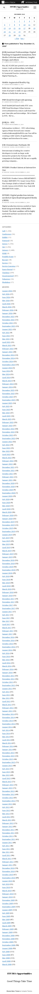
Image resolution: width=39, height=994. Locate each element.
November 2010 (8, 871)
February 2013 (8, 785)
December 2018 (8, 560)
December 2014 (8, 714)
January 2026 (7, 313)
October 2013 (7, 759)
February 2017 (8, 631)
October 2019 (7, 528)
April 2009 (6, 923)
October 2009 (7, 903)
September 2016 (8, 647)
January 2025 (7, 352)
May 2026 (6, 300)
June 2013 (6, 772)
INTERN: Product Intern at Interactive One (19, 168)
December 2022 (8, 429)
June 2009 (6, 916)
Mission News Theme (13, 991)
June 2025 (6, 336)
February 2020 (8, 515)
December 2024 (8, 355)
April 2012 (6, 817)
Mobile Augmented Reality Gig (15, 82)
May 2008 (6, 958)
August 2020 (7, 496)
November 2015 (8, 679)
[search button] (4, 7)
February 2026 (8, 310)
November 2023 (8, 393)
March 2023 (6, 419)
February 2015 (8, 708)
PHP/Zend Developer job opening (17, 99)
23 (19, 32)
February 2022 (8, 461)
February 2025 (8, 348)
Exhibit (5, 237)
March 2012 (6, 820)
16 (19, 28)
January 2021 (7, 480)
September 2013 (8, 762)
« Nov (17, 38)
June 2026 (6, 297)
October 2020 (7, 490)
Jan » (22, 38)
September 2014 (8, 724)
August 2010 (7, 881)
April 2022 (6, 454)
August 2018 (7, 573)
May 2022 (6, 451)
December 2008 (8, 935)
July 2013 (6, 769)
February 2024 (8, 384)
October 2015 (7, 682)
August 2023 (7, 403)
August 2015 (7, 688)
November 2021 (8, 470)
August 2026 (7, 291)
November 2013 (8, 756)
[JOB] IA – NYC (8, 122)
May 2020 (6, 506)
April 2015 (6, 701)
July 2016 (6, 653)
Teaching (5, 272)
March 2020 (6, 512)
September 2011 (8, 839)
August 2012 (7, 804)
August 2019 (7, 534)
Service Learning (8, 266)
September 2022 (8, 438)
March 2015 (6, 704)
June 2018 (6, 579)
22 (14, 32)
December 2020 (8, 483)
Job (3, 247)
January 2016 (7, 672)
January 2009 (7, 932)
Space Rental (7, 269)
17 (24, 28)
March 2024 (6, 381)
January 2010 (7, 897)
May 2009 (6, 919)
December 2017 (8, 599)
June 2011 (6, 849)
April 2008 (6, 961)
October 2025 (7, 323)
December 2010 (8, 868)
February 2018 (8, 592)
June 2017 (6, 618)
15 (14, 28)
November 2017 (8, 602)
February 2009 (8, 929)
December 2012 (8, 791)
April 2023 (6, 416)
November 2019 (8, 525)
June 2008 (6, 955)
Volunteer (6, 279)
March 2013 (6, 781)
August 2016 (7, 650)
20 (5, 32)
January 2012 (7, 826)
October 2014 (7, 720)
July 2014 (6, 730)
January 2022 (7, 464)
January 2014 (7, 749)
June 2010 (6, 887)
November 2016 (8, 640)
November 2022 (8, 432)
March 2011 (6, 858)
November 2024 (8, 358)
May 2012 (6, 813)
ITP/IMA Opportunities (19, 7)
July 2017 (6, 615)
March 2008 (6, 964)
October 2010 (7, 874)
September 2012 (8, 801)
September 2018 (8, 570)
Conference (6, 234)
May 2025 (6, 339)
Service (5, 263)
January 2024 (7, 387)
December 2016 (8, 637)
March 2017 (6, 627)
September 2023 (8, 400)
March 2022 (6, 457)
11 (29, 25)
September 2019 (8, 531)
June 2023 (6, 409)
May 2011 (6, 852)
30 (19, 35)
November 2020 (8, 486)
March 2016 (6, 666)
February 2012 (8, 823)
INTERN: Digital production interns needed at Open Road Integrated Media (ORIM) (19, 198)
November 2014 (8, 717)
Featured (5, 240)
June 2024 (6, 371)
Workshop (6, 282)
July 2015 (6, 692)
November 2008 (8, 939)
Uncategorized (8, 276)
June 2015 (6, 695)
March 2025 (6, 345)
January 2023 (7, 425)
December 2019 (8, 522)
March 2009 (6, 926)
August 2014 (7, 727)
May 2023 (6, 413)
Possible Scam (7, 256)
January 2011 (7, 865)
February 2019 (8, 554)
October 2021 (7, 474)
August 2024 (7, 368)
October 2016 (7, 643)
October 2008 (7, 942)
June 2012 (6, 810)
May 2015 (6, 698)
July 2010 (6, 884)
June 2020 (6, 502)
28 (10, 35)
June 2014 (6, 733)
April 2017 (6, 624)
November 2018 (8, 563)
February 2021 (8, 477)
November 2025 (8, 320)
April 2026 (6, 304)
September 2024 (8, 364)
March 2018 (6, 589)
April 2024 (6, 377)
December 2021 (8, 467)
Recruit (5, 260)
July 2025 (6, 332)
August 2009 (7, 910)
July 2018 (6, 576)
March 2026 (6, 307)
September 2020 (8, 493)
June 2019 (6, 541)
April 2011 (6, 855)
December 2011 (8, 830)
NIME (4, 253)
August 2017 (7, 611)
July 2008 (6, 951)
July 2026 (6, 294)
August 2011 (7, 842)
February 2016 (8, 669)
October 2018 (7, 567)
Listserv (5, 250)
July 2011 (6, 846)
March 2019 (6, 550)
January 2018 (7, 595)
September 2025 (8, 326)
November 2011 (8, 833)
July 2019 (6, 538)
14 (10, 28)
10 (24, 25)
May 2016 (6, 660)
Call (3, 231)
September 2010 (8, 878)
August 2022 (7, 441)
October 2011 (7, 836)
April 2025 (6, 342)
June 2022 (6, 448)
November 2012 (8, 794)
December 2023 (8, 390)
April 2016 (6, 663)
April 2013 (6, 778)
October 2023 (7, 397)
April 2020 (6, 509)
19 (34, 28)
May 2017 (6, 621)
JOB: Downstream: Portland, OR (16, 145)
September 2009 (8, 906)
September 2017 (8, 608)
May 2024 (6, 374)
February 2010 (8, 894)
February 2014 (8, 746)
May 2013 (6, 775)
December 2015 (8, 676)
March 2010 (6, 890)
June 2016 (6, 656)
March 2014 (6, 743)
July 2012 (6, 807)
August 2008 (7, 948)
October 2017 (7, 605)
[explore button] (23, 2)
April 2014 (6, 740)
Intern (4, 244)
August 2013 (7, 765)
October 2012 (7, 797)
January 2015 (7, 711)
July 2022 (6, 445)
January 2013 (7, 788)
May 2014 (6, 737)
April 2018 (6, 586)
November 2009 (8, 900)
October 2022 (7, 435)
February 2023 (8, 422)
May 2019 (6, 544)
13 (5, 28)
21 (10, 32)
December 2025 (8, 316)
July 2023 (6, 406)
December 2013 (8, 753)
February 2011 (8, 862)
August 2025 (7, 329)
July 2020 (6, 499)
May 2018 (6, 583)
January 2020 (7, 518)
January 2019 (7, 557)
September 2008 (8, 945)
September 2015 (8, 685)
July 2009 (6, 913)
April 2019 (6, 547)
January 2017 (7, 634)
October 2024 (7, 361)
